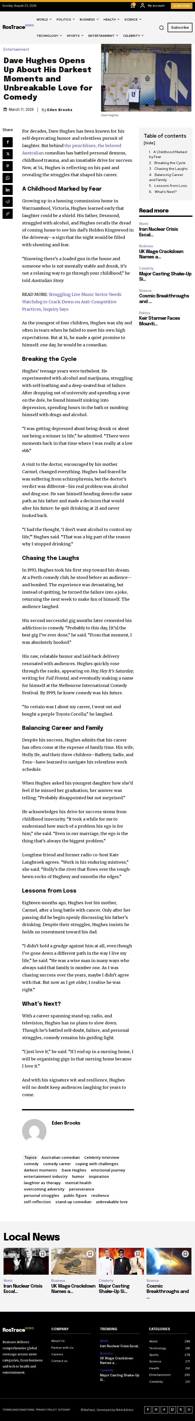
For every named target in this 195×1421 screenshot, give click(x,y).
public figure (75, 1195)
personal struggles (41, 1195)
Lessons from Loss (170, 185)
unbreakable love (112, 1201)
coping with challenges (96, 1163)
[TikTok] (164, 1409)
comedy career (57, 1163)
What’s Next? (166, 191)
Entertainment (16, 49)
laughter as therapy (42, 1182)
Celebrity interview (101, 1157)
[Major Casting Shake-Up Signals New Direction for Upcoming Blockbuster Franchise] (121, 1261)
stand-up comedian (73, 1201)
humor (78, 1176)
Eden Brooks (60, 110)
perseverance (81, 1189)
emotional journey (108, 1170)
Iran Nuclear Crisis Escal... (120, 1346)
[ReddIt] (8, 202)
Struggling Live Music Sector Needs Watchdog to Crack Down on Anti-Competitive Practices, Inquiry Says (71, 302)
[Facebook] (8, 142)
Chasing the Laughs (171, 168)
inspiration (99, 1176)
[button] (161, 28)
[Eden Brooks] (34, 1131)
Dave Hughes (74, 1170)
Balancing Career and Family (166, 177)
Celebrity (146, 268)
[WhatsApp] (8, 178)
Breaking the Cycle (170, 163)
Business (146, 246)
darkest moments (40, 1170)
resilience (100, 1195)
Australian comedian (60, 1157)
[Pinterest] (8, 166)
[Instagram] (156, 1409)
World (143, 224)
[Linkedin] (8, 190)
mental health (78, 1182)
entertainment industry (46, 1176)
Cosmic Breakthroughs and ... (168, 1292)
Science (145, 291)
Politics (144, 313)
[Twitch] (172, 1409)
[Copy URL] (8, 214)
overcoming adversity (44, 1189)
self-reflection (37, 1201)
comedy (31, 1163)
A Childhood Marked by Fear (168, 154)
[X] (8, 154)
